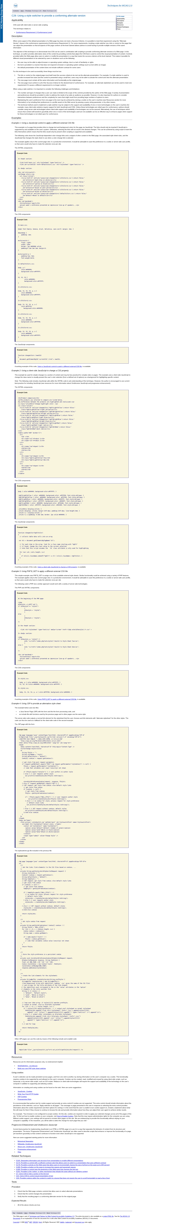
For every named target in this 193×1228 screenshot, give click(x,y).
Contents (16, 11)
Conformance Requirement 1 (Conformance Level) (34, 32)
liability (62, 1222)
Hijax (19, 1152)
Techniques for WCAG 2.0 (119, 5)
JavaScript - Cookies (25, 1091)
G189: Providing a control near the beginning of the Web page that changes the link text (47, 1169)
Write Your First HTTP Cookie (28, 1094)
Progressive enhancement (27, 1149)
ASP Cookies (22, 1097)
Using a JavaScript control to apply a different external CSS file (60, 366)
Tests (118, 29)
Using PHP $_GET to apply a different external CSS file (57, 699)
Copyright (16, 1222)
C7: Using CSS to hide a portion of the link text (32, 1174)
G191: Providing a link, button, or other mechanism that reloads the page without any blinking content (52, 1171)
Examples (120, 23)
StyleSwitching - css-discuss (27, 1066)
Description (120, 20)
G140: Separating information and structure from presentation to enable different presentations (49, 1160)
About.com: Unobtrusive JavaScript (30, 1147)
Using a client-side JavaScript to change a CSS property (57, 567)
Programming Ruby (24, 1099)
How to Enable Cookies (65, 1116)
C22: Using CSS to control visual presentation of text (34, 1176)
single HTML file (108, 1216)
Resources (120, 25)
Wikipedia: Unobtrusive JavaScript (30, 1144)
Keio (40, 1222)
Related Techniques (123, 27)
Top (14, 1213)
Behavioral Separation (25, 1141)
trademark (68, 1222)
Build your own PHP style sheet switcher (32, 1068)
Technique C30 (49, 11)
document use (79, 1222)
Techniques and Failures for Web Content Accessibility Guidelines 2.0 (51, 1216)
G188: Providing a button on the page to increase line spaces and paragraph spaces (46, 1167)
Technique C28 (33, 11)
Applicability (121, 18)
